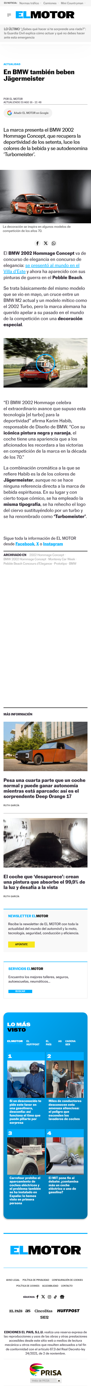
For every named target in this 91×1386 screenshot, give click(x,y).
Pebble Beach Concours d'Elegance (28, 564)
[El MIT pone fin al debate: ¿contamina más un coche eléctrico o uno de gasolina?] (65, 1173)
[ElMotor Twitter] (43, 1297)
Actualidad (12, 64)
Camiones (50, 3)
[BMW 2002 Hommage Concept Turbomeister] (46, 363)
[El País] (16, 1311)
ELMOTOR (15, 1041)
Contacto (67, 1286)
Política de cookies (27, 1286)
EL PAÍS (48, 1043)
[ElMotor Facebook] (37, 1297)
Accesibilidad (50, 1286)
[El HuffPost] (68, 1311)
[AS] (28, 1311)
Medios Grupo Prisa (45, 1380)
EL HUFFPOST (32, 1043)
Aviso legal (13, 1280)
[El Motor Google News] (62, 1297)
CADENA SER (70, 1043)
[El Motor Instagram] (49, 1297)
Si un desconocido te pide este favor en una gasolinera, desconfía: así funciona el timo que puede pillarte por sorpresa (25, 1111)
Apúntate (21, 944)
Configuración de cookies (67, 1280)
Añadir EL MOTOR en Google (31, 113)
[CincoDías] (43, 1311)
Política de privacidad (36, 1280)
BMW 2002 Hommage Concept (25, 559)
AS (60, 1041)
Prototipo (60, 564)
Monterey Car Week (61, 559)
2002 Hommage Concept (46, 555)
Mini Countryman (72, 3)
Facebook (25, 544)
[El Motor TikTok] (55, 1297)
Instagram (53, 544)
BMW (73, 564)
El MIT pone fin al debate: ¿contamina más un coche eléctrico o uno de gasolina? (63, 1185)
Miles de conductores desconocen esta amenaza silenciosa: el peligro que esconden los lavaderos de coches (65, 1110)
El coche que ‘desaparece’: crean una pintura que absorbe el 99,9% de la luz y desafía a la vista (44, 882)
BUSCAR (20, 991)
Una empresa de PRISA (45, 1369)
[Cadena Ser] (44, 1318)
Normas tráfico (29, 3)
